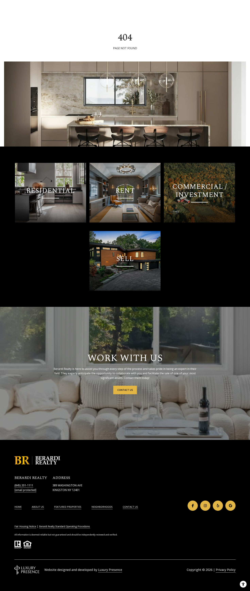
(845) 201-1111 (23, 485)
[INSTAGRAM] (205, 506)
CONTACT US (130, 506)
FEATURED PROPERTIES (67, 506)
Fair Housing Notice (25, 526)
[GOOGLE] (230, 506)
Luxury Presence (110, 570)
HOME (18, 506)
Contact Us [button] (125, 390)
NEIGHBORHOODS (102, 506)
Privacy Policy (226, 570)
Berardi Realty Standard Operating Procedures (64, 526)
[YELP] (218, 506)
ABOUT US (38, 506)
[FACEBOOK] (193, 506)
